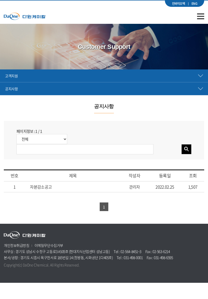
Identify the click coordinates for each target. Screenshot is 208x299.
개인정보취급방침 (16, 245)
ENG (194, 3)
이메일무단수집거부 (48, 245)
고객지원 (11, 75)
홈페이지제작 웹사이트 (20, 272)
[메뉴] (200, 16)
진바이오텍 (178, 3)
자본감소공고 (40, 187)
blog (39, 272)
